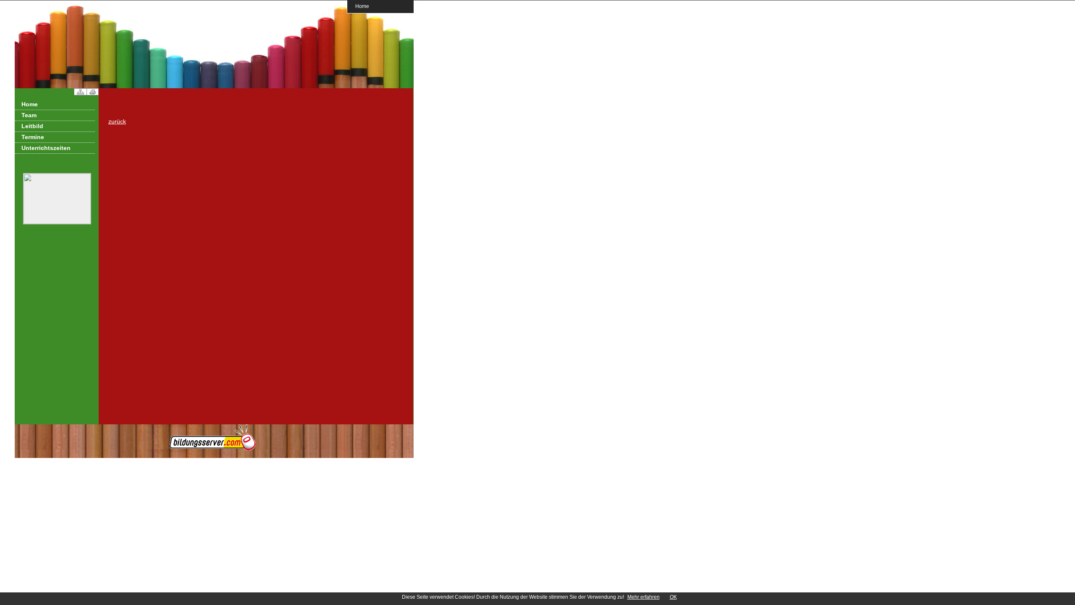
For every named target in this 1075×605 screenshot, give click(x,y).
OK (673, 597)
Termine (32, 137)
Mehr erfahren (643, 597)
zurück (117, 121)
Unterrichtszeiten (46, 148)
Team (29, 115)
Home (362, 6)
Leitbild (32, 126)
